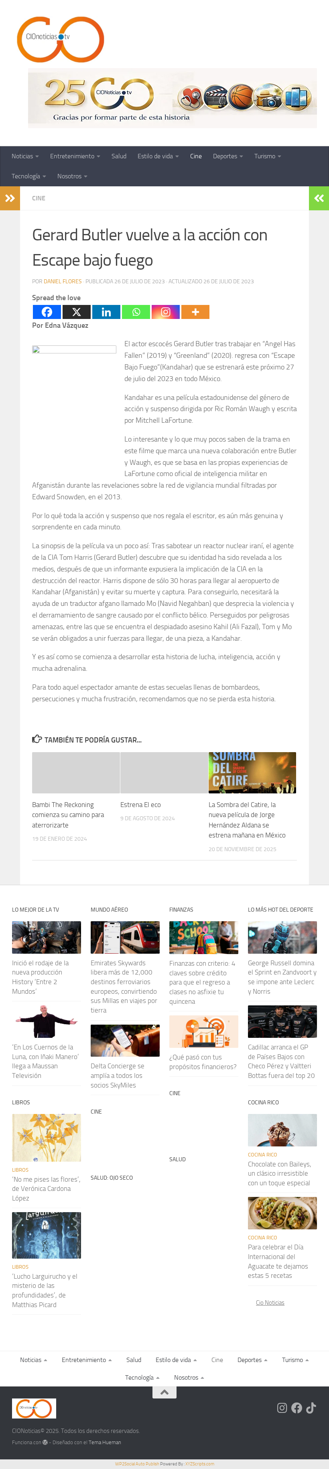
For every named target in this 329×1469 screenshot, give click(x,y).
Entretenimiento (72, 156)
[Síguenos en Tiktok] (311, 1408)
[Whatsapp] (136, 312)
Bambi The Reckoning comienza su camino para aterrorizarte (68, 815)
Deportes (225, 156)
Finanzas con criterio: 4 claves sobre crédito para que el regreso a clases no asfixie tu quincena (202, 982)
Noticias (22, 156)
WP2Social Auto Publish (137, 1464)
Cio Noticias (270, 1302)
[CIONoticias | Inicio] (59, 40)
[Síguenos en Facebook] (297, 1408)
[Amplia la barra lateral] (10, 198)
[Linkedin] (106, 312)
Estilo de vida (155, 156)
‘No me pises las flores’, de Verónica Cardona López (46, 1188)
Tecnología (26, 176)
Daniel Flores (63, 281)
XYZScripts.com (199, 1464)
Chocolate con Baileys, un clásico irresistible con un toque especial (279, 1173)
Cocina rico (262, 1155)
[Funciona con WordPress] (45, 1442)
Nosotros (69, 176)
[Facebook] (47, 312)
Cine (196, 156)
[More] (195, 312)
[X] (77, 312)
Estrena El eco (140, 805)
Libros (20, 1170)
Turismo (264, 156)
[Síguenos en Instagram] (282, 1408)
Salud (119, 156)
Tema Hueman (105, 1442)
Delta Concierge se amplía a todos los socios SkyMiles (117, 1075)
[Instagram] (166, 312)
